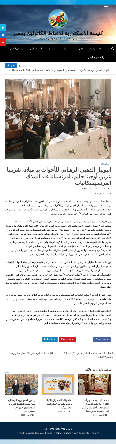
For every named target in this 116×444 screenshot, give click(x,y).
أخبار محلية (105, 164)
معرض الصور (16, 48)
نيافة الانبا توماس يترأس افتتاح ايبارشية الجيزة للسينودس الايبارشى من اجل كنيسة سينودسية (95, 405)
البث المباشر (36, 48)
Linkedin (49, 339)
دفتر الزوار (77, 48)
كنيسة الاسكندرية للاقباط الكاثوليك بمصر (58, 33)
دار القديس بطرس (97, 57)
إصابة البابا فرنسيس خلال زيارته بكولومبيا (30, 353)
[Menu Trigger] (106, 6)
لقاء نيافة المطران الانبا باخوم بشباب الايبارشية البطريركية (59, 404)
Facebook (101, 339)
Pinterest (66, 339)
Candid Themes (90, 432)
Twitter (83, 339)
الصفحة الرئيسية (98, 48)
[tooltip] (3, 27)
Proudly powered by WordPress (35, 432)
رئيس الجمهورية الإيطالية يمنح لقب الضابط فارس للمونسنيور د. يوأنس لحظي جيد (21, 405)
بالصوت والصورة (57, 48)
